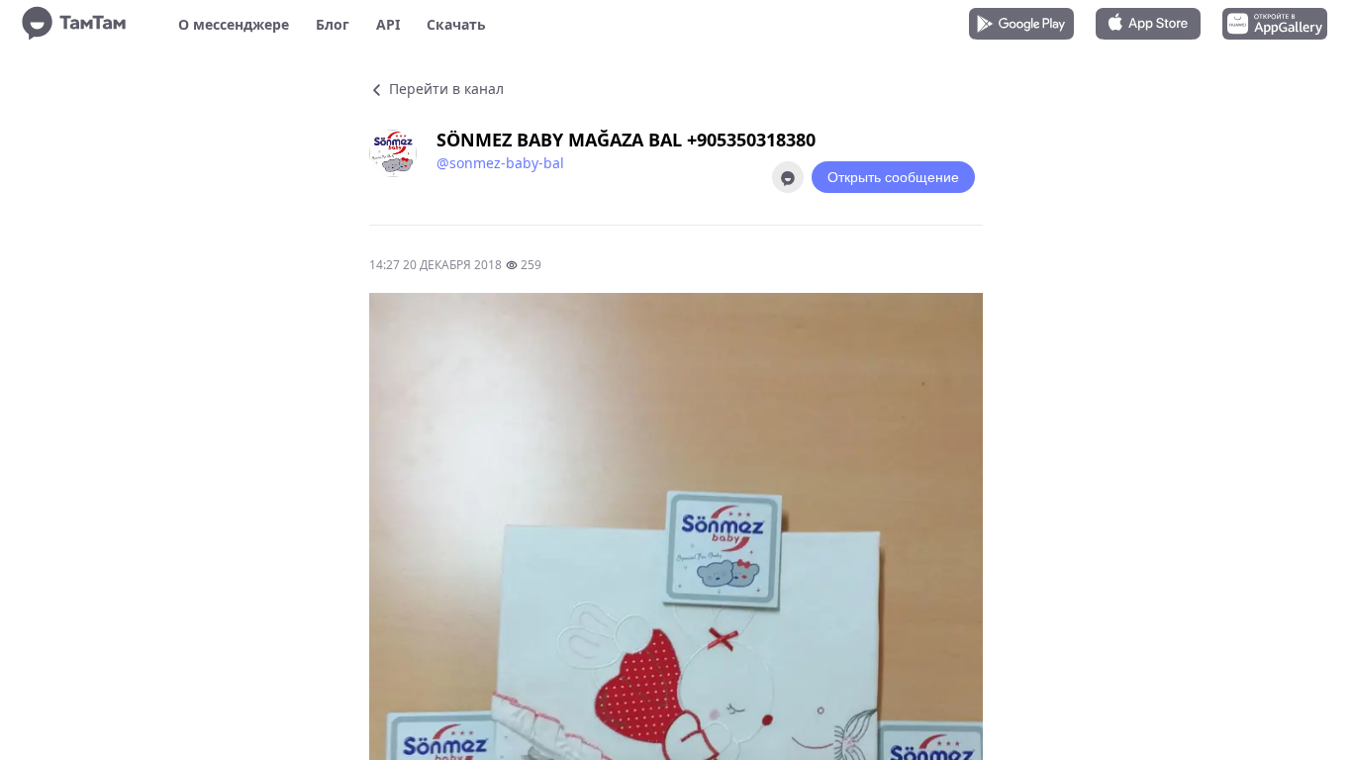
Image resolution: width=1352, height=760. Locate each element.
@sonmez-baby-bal (500, 162)
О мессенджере (233, 24)
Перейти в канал (444, 88)
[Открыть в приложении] (788, 177)
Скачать (456, 24)
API (388, 24)
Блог (332, 24)
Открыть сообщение (893, 177)
